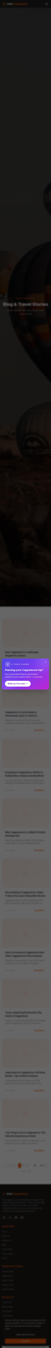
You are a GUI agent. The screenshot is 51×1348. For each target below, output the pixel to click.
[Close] (46, 662)
